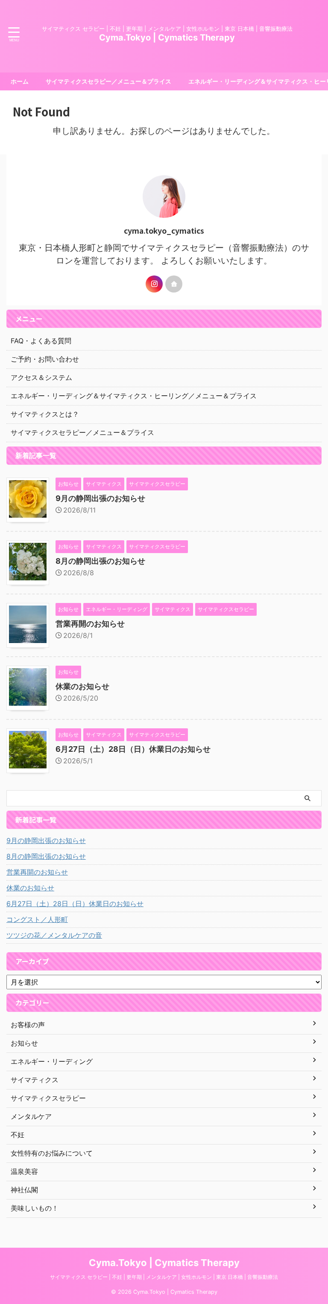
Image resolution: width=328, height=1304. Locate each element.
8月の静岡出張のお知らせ (100, 560)
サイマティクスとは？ (45, 414)
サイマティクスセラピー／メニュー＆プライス (108, 81)
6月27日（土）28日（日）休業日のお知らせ (133, 749)
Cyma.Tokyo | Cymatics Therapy (167, 37)
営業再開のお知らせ (90, 623)
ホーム (20, 81)
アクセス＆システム (41, 377)
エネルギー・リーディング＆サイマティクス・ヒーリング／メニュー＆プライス (134, 395)
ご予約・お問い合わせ (45, 359)
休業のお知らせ (82, 686)
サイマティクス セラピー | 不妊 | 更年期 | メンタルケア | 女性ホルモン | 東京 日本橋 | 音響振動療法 (164, 1277)
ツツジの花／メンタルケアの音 (54, 935)
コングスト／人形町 (37, 919)
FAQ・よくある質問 (41, 340)
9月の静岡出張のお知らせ (100, 498)
